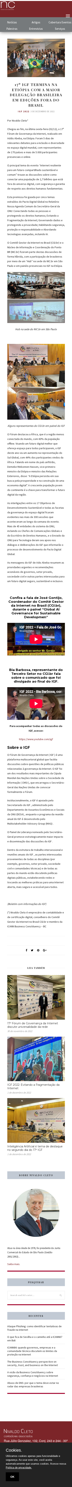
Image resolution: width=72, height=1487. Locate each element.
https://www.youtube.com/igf (36, 739)
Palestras (11, 29)
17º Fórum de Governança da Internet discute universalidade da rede (32, 1025)
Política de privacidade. (19, 1467)
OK (12, 1476)
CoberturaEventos (60, 22)
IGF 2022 (23, 111)
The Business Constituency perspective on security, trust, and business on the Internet (32, 1363)
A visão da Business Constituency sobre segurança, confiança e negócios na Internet (32, 1374)
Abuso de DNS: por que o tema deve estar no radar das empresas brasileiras (33, 1384)
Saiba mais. (13, 1264)
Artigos (36, 22)
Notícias (12, 22)
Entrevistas (36, 29)
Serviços (60, 29)
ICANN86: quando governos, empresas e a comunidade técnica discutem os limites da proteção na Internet (32, 1351)
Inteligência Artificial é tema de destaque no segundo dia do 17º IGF (35, 1148)
